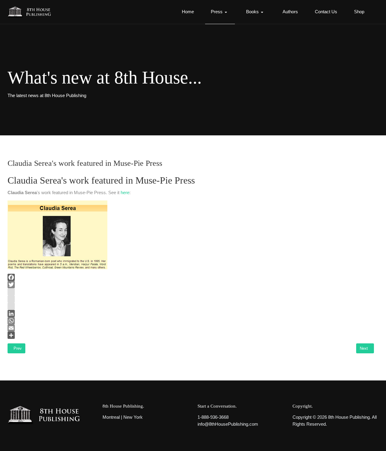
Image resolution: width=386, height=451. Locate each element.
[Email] (191, 328)
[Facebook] (191, 277)
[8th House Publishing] (31, 12)
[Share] (191, 335)
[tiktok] (191, 306)
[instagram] (191, 291)
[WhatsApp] (191, 320)
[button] (220, 12)
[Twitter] (191, 284)
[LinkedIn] (191, 313)
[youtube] (191, 299)
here (125, 192)
